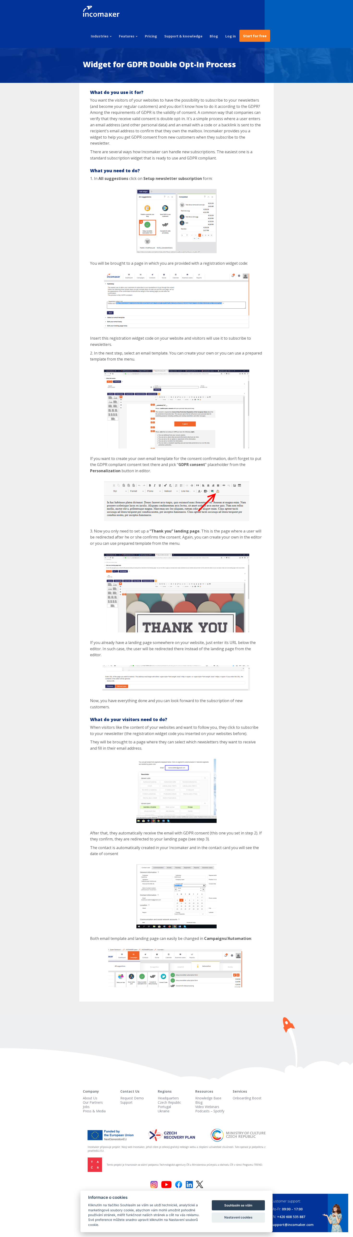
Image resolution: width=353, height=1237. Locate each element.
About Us (90, 1098)
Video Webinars (207, 1106)
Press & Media (94, 1111)
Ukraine (164, 1111)
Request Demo (132, 1098)
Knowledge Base (208, 1098)
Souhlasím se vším (238, 1205)
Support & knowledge (183, 36)
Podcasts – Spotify (209, 1111)
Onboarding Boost (247, 1098)
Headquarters (168, 1098)
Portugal (164, 1106)
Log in (230, 36)
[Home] (103, 12)
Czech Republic (169, 1102)
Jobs (86, 1106)
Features (127, 36)
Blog (214, 36)
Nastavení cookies (238, 1217)
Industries (100, 36)
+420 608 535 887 (291, 1216)
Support (126, 1102)
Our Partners (93, 1102)
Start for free (255, 35)
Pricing (151, 36)
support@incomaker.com (292, 1224)
